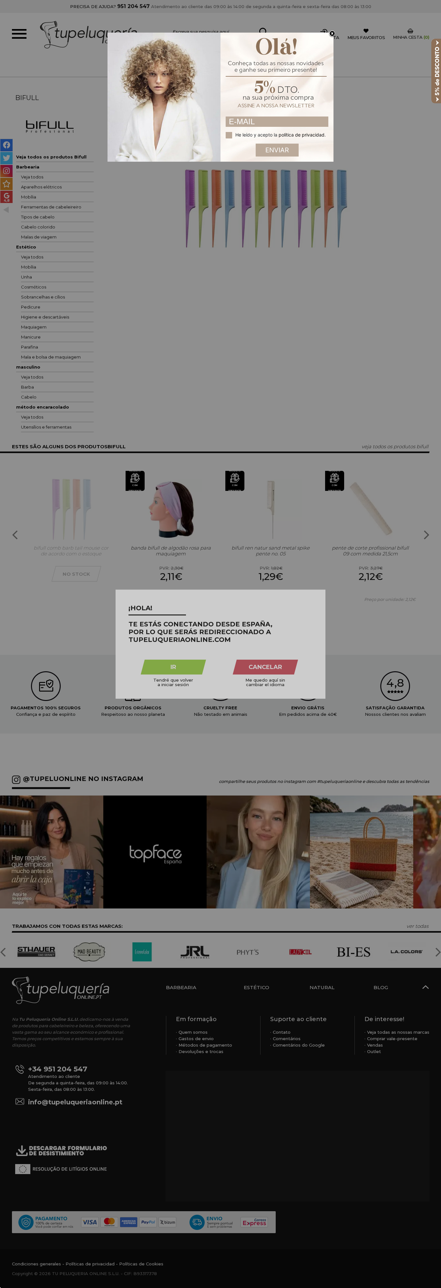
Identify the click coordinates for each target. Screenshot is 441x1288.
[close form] (332, 34)
